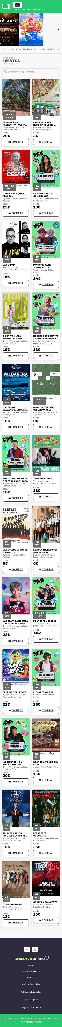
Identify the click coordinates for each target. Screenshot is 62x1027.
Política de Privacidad (31, 992)
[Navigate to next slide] (58, 29)
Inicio (31, 965)
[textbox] (31, 71)
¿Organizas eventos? (31, 971)
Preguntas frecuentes (31, 1007)
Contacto (31, 977)
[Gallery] (31, 29)
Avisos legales (31, 999)
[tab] (23, 49)
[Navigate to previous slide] (3, 29)
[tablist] (31, 50)
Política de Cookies (31, 984)
